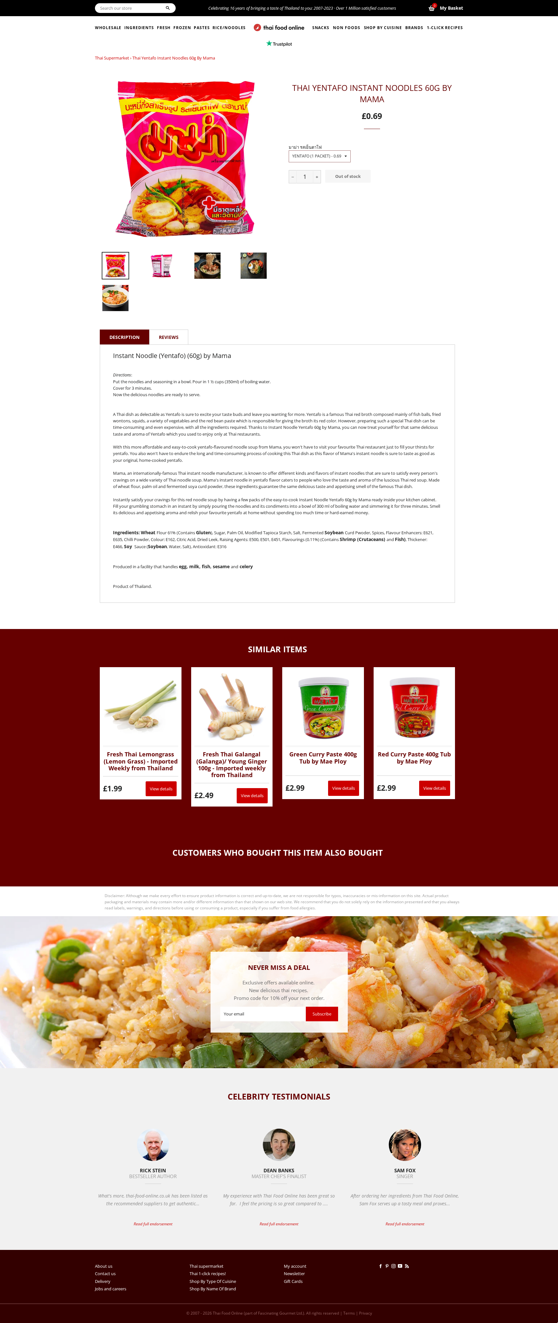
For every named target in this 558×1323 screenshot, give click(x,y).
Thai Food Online (228, 1313)
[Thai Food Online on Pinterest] (388, 1266)
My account (295, 1266)
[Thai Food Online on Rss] (407, 1266)
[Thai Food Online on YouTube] (401, 1266)
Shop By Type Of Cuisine (213, 1281)
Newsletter (294, 1273)
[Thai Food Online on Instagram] (394, 1266)
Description (124, 337)
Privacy (365, 1313)
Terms (349, 1313)
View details (161, 789)
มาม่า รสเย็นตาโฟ (305, 147)
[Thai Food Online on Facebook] (381, 1266)
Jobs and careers (110, 1289)
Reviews (169, 337)
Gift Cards (293, 1281)
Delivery (102, 1281)
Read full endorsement (153, 1224)
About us (103, 1266)
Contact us (105, 1273)
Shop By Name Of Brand (213, 1289)
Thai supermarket (112, 58)
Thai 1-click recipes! (208, 1273)
